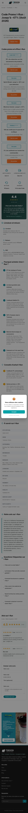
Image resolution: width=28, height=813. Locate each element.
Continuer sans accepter (14, 415)
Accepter (14, 412)
